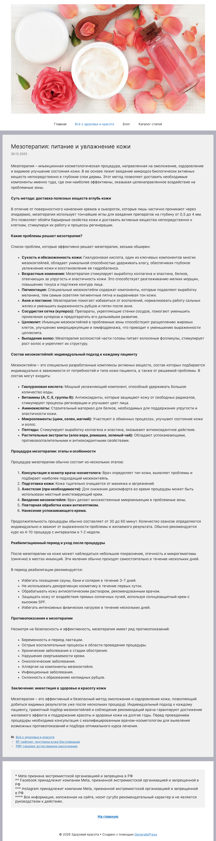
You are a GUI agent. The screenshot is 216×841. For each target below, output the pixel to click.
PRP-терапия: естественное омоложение (46, 746)
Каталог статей (150, 124)
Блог (126, 124)
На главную (108, 816)
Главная (60, 124)
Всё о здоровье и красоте (94, 124)
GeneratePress (146, 834)
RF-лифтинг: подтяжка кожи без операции (48, 741)
